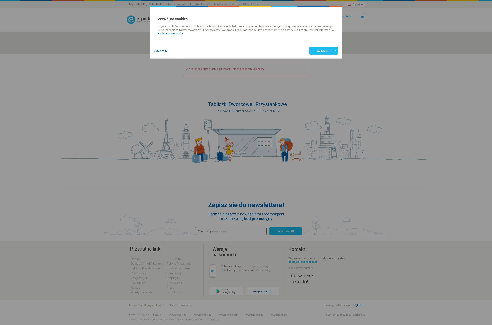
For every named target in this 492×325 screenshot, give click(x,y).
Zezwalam (323, 50)
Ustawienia (160, 50)
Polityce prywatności (170, 33)
